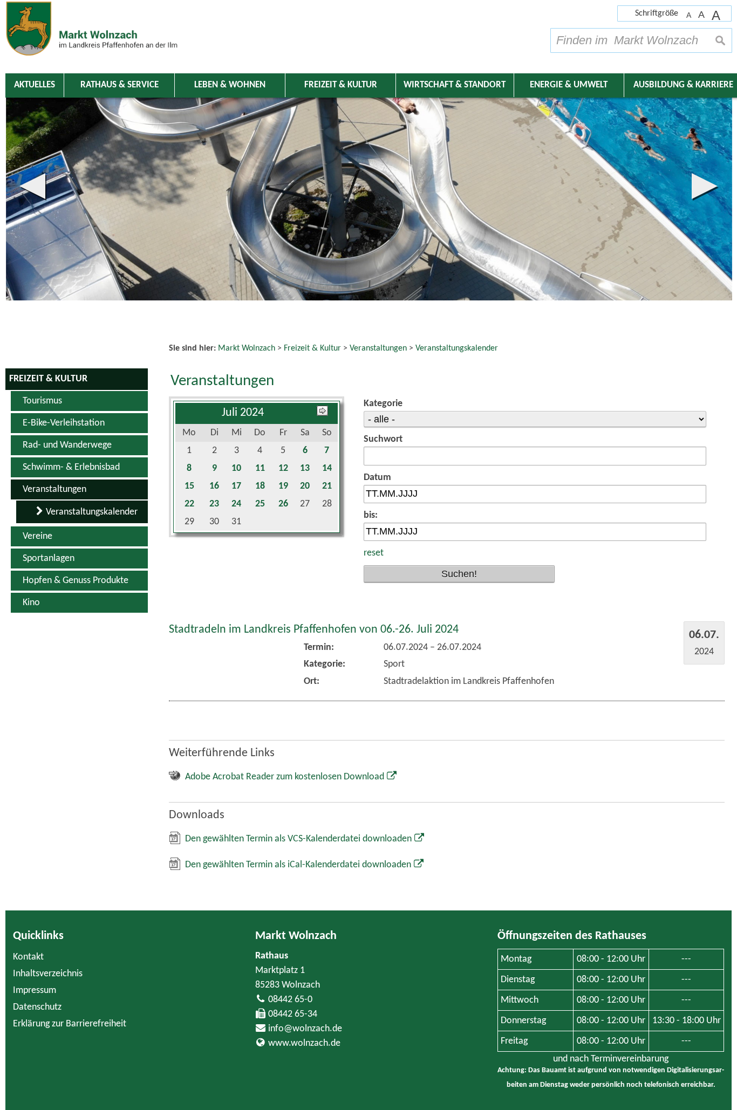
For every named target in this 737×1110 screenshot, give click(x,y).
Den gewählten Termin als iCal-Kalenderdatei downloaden (298, 865)
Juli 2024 (243, 413)
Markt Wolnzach (296, 936)
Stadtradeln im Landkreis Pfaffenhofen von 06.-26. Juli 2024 (314, 629)
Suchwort (383, 439)
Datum (377, 477)
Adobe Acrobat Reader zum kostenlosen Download (284, 777)
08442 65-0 (290, 1000)
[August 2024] (322, 413)
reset (374, 553)
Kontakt (28, 957)
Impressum (34, 990)
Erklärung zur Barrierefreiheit (69, 1024)
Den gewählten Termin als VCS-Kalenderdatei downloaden (298, 839)
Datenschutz (37, 1007)
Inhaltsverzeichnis (48, 974)
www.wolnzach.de (304, 1043)
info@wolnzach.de (305, 1029)
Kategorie (383, 404)
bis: (371, 515)
